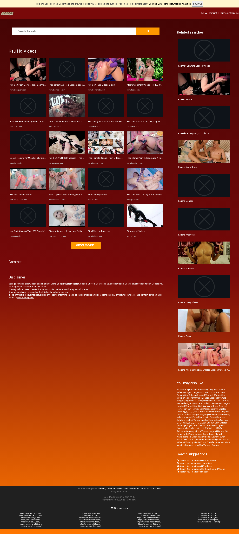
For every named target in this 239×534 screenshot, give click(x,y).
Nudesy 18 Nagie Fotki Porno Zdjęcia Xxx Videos (202, 432)
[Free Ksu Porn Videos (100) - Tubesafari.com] (28, 116)
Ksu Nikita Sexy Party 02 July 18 (193, 133)
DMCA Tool (155, 488)
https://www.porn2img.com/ (208, 515)
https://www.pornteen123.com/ (149, 522)
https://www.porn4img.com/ (208, 520)
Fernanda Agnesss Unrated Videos (194, 403)
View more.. (86, 245)
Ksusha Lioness (185, 201)
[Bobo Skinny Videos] (106, 189)
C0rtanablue (219, 395)
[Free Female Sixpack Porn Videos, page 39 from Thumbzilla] (106, 153)
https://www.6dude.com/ (30, 520)
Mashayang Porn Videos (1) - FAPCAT (145, 84)
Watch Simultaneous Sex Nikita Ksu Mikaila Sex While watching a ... (81, 121)
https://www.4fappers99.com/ (30, 515)
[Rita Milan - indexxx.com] (106, 226)
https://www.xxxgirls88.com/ (90, 526)
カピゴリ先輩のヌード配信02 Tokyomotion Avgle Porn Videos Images (200, 430)
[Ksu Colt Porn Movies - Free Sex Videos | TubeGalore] (28, 80)
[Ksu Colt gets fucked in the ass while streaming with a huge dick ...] (106, 116)
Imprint (213, 13)
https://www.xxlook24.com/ (90, 524)
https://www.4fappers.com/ (30, 513)
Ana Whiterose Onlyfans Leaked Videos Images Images (203, 413)
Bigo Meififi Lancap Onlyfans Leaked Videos (207, 400)
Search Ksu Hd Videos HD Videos (195, 466)
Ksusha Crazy (184, 336)
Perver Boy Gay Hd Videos (189, 409)
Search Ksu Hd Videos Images (193, 471)
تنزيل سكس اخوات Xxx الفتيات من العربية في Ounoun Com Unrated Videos (202, 423)
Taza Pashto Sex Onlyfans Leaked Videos (201, 393)
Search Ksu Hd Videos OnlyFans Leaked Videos (202, 469)
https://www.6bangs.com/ (30, 518)
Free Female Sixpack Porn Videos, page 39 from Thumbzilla (117, 158)
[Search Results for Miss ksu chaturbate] (28, 153)
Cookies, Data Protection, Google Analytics (170, 3)
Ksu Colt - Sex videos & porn (101, 84)
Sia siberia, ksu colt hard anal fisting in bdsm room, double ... (77, 231)
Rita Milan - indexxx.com (99, 231)
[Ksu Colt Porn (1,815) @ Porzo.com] (145, 189)
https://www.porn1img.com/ (208, 513)
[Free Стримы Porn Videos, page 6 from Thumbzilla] (67, 189)
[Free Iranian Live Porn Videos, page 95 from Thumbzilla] (67, 80)
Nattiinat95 (182, 389)
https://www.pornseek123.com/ (149, 518)
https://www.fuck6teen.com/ (149, 515)
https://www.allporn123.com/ (149, 524)
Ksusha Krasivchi (186, 268)
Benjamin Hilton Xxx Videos (206, 392)
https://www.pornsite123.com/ (30, 524)
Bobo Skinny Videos (97, 194)
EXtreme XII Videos (136, 231)
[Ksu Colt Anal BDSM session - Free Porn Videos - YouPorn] (67, 153)
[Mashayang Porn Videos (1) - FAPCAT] (145, 80)
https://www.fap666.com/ (30, 522)
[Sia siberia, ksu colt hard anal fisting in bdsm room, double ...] (67, 226)
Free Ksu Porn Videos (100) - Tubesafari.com (31, 121)
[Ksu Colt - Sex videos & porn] (106, 80)
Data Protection (131, 488)
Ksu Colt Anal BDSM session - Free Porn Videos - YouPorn (77, 158)
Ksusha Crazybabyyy (188, 302)
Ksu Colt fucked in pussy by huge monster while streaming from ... (158, 121)
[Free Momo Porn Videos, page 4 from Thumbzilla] (145, 153)
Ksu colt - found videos (21, 194)
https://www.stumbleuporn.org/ (208, 522)
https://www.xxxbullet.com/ (90, 515)
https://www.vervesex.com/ (90, 513)
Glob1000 (213, 414)
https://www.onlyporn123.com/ (149, 526)
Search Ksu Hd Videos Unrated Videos (197, 460)
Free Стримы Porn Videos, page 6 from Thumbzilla (73, 194)
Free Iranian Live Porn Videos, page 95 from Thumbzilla (75, 84)
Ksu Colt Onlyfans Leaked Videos (194, 65)
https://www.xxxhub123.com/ (90, 518)
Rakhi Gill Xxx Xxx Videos (205, 406)
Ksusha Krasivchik (186, 234)
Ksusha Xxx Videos (187, 167)
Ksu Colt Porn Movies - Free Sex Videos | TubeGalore (35, 84)
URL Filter (144, 488)
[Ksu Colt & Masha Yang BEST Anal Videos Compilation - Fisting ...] (28, 226)
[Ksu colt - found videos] (28, 189)
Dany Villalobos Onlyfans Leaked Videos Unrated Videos (201, 418)
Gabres (222, 406)
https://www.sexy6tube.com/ (149, 513)
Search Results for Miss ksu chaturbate (29, 158)
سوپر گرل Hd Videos (195, 411)
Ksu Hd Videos (185, 99)
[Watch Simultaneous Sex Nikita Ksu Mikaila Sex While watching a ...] (67, 116)
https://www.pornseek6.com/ (149, 520)
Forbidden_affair (200, 417)
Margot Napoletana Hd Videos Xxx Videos (199, 435)
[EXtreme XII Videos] (145, 226)
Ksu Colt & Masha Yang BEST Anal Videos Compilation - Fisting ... (41, 231)
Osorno (215, 445)
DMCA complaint (25, 297)
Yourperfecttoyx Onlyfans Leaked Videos (197, 397)
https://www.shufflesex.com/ (30, 526)
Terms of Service (229, 13)
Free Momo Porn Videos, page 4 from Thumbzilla (150, 158)
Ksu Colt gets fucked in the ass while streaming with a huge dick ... (120, 121)
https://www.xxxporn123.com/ (90, 520)
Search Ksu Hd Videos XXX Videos (195, 463)
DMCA (203, 13)
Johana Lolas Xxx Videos (198, 445)
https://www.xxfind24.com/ (90, 522)
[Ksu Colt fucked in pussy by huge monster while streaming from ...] (145, 116)
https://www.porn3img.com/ (208, 518)
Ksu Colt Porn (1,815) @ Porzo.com (144, 194)
